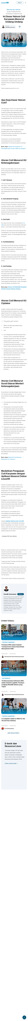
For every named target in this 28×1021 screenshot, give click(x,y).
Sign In (20, 2)
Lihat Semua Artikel (13, 733)
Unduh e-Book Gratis (11, 763)
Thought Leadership (8, 642)
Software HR (6, 678)
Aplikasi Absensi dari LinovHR (15, 521)
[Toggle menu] (25, 2)
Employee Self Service (13, 9)
